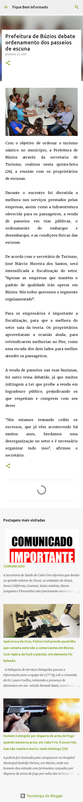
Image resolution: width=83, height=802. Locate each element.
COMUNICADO (14, 566)
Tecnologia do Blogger (44, 796)
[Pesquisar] (76, 7)
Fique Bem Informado (30, 7)
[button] (8, 63)
